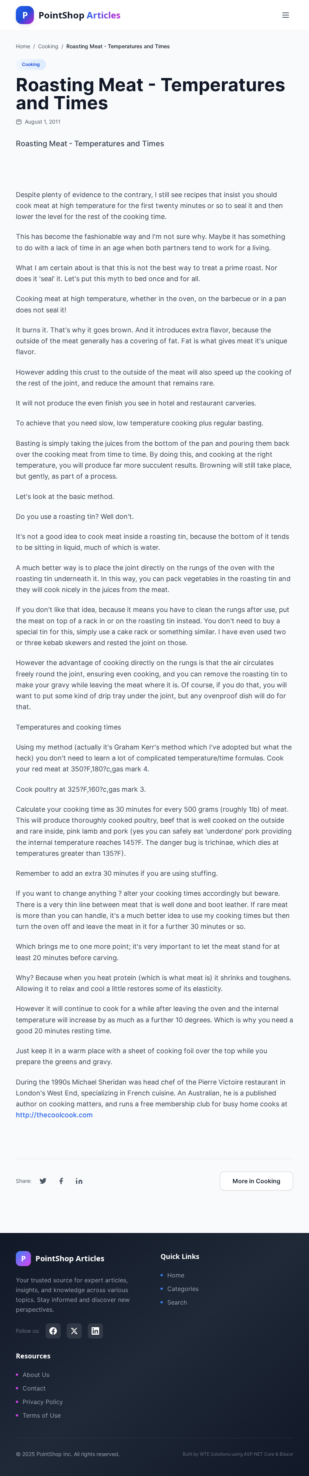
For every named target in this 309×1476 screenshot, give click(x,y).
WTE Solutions (215, 1454)
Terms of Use (42, 1415)
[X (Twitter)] (74, 1330)
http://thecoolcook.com (54, 1115)
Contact (34, 1388)
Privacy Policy (43, 1402)
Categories (183, 1288)
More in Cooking (256, 1181)
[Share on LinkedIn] (79, 1181)
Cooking (31, 64)
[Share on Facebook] (61, 1181)
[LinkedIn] (95, 1330)
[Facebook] (53, 1330)
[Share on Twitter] (43, 1181)
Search (177, 1302)
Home (175, 1275)
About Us (36, 1374)
